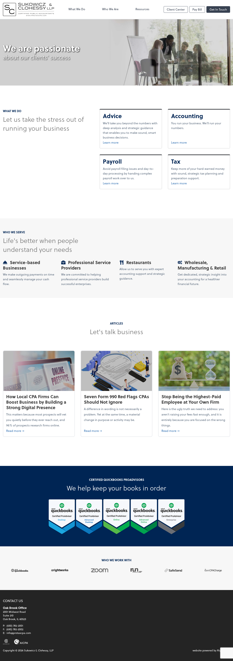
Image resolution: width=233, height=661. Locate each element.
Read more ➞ (39, 430)
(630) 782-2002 (14, 629)
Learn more (120, 142)
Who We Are (110, 9)
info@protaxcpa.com (19, 633)
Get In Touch (218, 9)
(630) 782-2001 (15, 626)
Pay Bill (197, 9)
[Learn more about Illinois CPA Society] (6, 641)
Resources (142, 9)
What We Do (76, 9)
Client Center (176, 9)
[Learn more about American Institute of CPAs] (21, 641)
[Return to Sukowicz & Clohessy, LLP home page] (28, 9)
